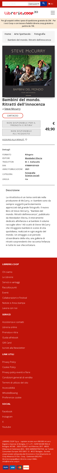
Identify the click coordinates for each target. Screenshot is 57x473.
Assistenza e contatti (13, 321)
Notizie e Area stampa (13, 302)
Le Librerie (7, 277)
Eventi (5, 292)
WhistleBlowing (10, 392)
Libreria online (9, 327)
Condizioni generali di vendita (17, 377)
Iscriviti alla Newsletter (13, 347)
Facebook (7, 411)
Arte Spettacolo (22, 33)
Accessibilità (8, 387)
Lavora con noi (9, 308)
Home (8, 33)
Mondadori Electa (33, 158)
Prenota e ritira (10, 332)
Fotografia (39, 33)
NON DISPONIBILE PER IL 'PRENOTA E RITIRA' (21, 124)
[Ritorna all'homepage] (21, 12)
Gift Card (6, 342)
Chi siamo (7, 271)
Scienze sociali (32, 175)
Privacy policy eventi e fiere (16, 372)
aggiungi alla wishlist (13, 139)
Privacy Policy (9, 361)
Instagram (7, 416)
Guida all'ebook (10, 337)
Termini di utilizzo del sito (15, 382)
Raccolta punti (9, 287)
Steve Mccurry (12, 109)
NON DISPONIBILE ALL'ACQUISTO (21, 132)
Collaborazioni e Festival (14, 297)
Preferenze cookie (11, 397)
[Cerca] (43, 4)
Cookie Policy (9, 367)
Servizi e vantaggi (11, 282)
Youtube (6, 426)
